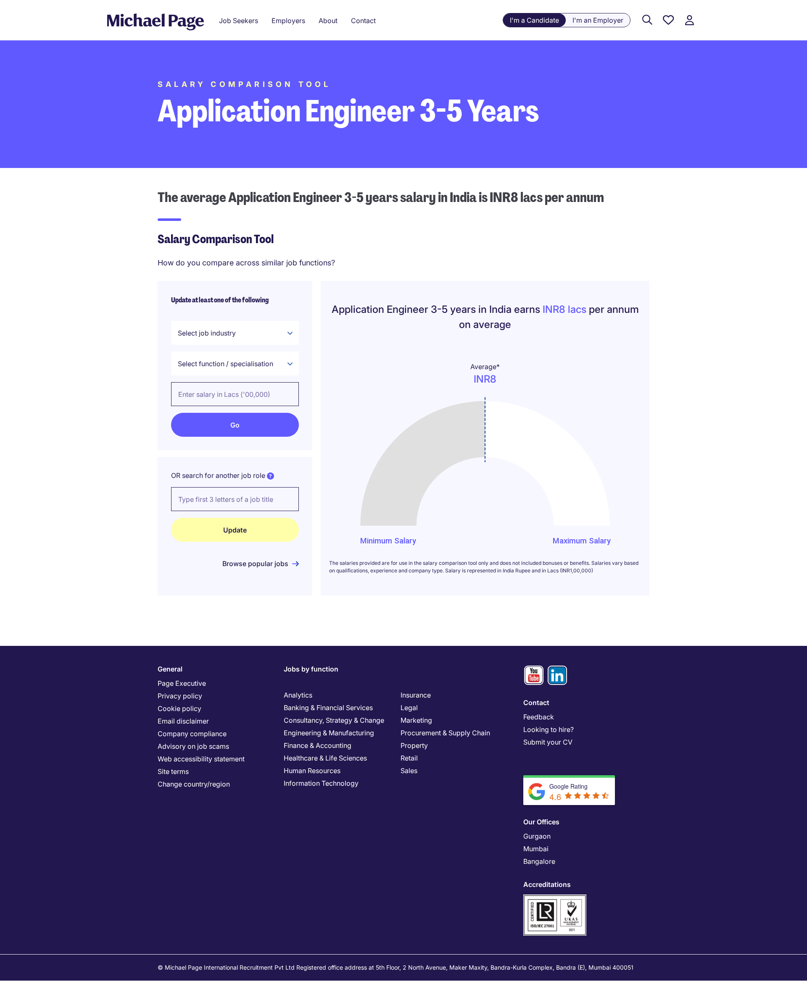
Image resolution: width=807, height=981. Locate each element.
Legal (409, 707)
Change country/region (194, 784)
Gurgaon (537, 836)
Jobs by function (311, 669)
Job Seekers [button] (238, 20)
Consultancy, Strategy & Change (334, 720)
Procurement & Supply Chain (445, 733)
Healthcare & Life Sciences (325, 758)
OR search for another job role (218, 475)
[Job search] (647, 20)
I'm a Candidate (534, 20)
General (170, 669)
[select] (235, 333)
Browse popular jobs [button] (255, 563)
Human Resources (312, 770)
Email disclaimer (183, 721)
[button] (235, 425)
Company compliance (192, 733)
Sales (409, 770)
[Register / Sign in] (689, 20)
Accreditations (547, 884)
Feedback (538, 717)
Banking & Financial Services (328, 707)
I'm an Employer (597, 20)
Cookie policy (179, 708)
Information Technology (321, 783)
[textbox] (235, 394)
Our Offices (541, 822)
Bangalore (539, 861)
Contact (536, 702)
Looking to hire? (548, 729)
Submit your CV (547, 742)
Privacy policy (180, 696)
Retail (409, 758)
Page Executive (182, 683)
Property (414, 745)
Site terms (173, 771)
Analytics (298, 695)
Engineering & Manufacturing (329, 733)
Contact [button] (363, 20)
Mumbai (536, 849)
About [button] (328, 20)
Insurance (416, 695)
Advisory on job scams (193, 746)
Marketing (416, 720)
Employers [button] (288, 20)
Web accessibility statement (201, 759)
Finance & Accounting (317, 745)
